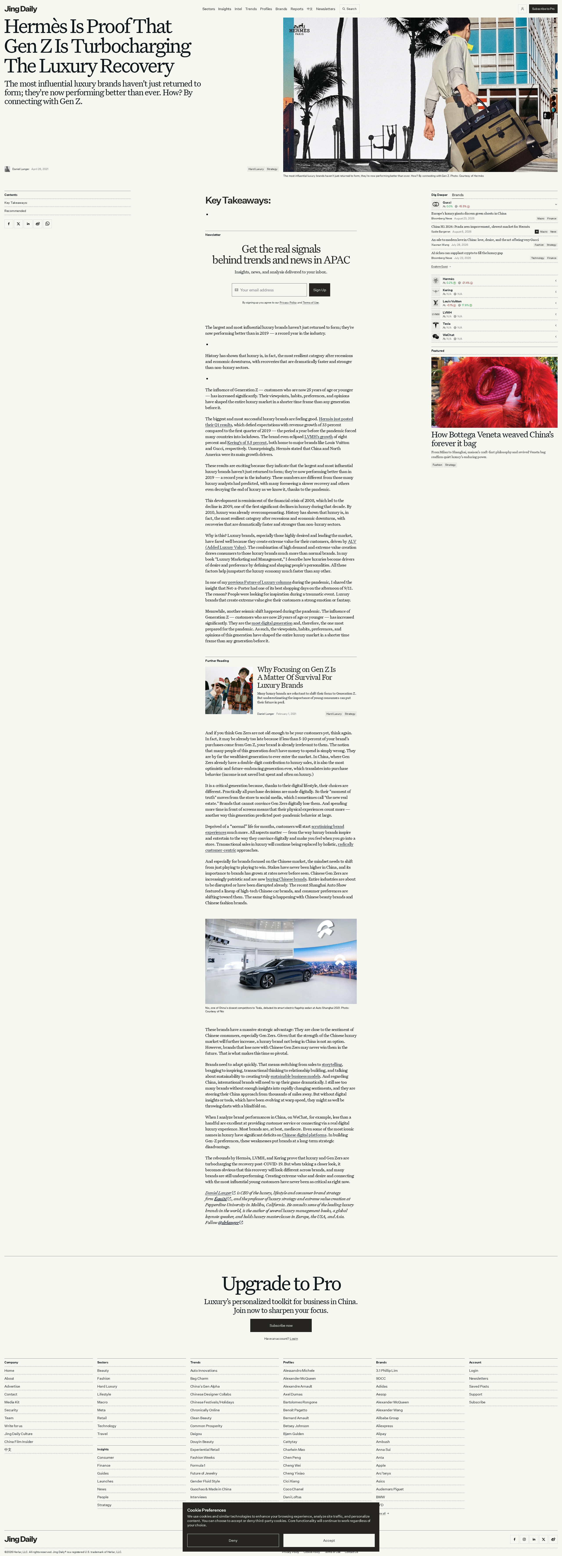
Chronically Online (205, 1410)
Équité (220, 1198)
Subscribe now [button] (281, 1325)
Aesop (381, 1394)
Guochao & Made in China (210, 1489)
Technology (537, 258)
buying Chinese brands (286, 879)
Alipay (381, 1433)
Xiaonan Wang (440, 244)
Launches (105, 1481)
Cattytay (290, 1441)
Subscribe (477, 1402)
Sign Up (319, 290)
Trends (251, 9)
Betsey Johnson (296, 1426)
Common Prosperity (206, 1426)
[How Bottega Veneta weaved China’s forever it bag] (494, 392)
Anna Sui (383, 1449)
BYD (380, 1505)
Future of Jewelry (203, 1473)
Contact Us (351, 1552)
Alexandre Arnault (297, 1386)
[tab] (458, 195)
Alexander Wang (389, 1410)
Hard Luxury (256, 169)
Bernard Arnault (296, 1418)
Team (8, 1418)
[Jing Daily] (20, 9)
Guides (102, 1473)
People (102, 1497)
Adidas (381, 1386)
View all (380, 1513)
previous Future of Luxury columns (259, 582)
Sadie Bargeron (440, 231)
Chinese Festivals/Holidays (212, 1402)
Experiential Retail (205, 1449)
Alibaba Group (387, 1418)
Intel (238, 9)
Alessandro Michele (299, 1370)
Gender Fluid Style (205, 1481)
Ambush (383, 1441)
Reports (297, 9)
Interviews (198, 1497)
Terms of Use (311, 302)
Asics (380, 1481)
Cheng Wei (292, 1465)
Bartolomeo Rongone (300, 1402)
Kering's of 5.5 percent (247, 442)
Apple (380, 1465)
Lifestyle (104, 1394)
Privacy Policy (288, 302)
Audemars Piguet (390, 1489)
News (553, 231)
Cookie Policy (312, 1552)
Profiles (266, 9)
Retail (101, 1418)
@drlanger (228, 1222)
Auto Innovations (203, 1370)
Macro (540, 218)
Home (9, 1370)
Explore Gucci (439, 266)
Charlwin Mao (294, 1449)
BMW (380, 1497)
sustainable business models (295, 1076)
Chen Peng (292, 1457)
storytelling (332, 1064)
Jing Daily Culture (18, 1433)
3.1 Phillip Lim (387, 1370)
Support (475, 1394)
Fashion (539, 244)
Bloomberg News (441, 218)
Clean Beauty (201, 1418)
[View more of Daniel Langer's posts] (7, 169)
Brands (281, 9)
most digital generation (272, 623)
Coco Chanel (293, 1489)
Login (294, 1338)
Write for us (13, 1426)
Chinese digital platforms (304, 1134)
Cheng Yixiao (293, 1473)
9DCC (380, 1378)
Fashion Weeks (202, 1457)
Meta (101, 1410)
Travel (102, 1433)
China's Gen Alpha (205, 1386)
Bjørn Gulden (293, 1433)
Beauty (103, 1370)
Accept (329, 1540)
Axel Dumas (292, 1394)
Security (11, 1410)
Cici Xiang (291, 1481)
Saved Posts (479, 1386)
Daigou (196, 1433)
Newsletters (325, 9)
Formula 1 (197, 1465)
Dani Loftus (292, 1497)
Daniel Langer (20, 169)
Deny (233, 1540)
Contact (10, 1394)
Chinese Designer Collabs (210, 1394)
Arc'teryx (383, 1473)
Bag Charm (199, 1378)
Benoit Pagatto (295, 1410)
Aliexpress (384, 1426)
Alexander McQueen (299, 1378)
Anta (380, 1457)
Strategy (272, 169)
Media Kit (12, 1402)
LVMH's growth (318, 436)
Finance (551, 218)
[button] (522, 8)
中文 (7, 1449)
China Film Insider (18, 1441)
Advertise (12, 1386)
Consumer (105, 1457)
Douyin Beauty (202, 1441)
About (9, 1378)
